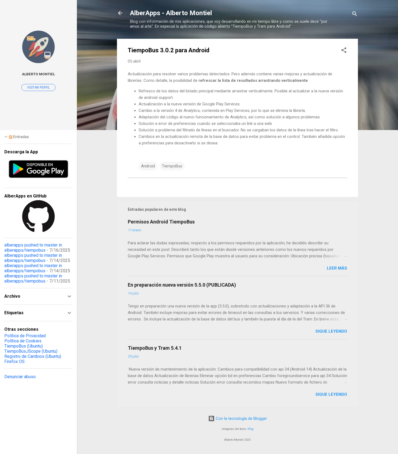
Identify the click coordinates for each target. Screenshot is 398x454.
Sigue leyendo (331, 331)
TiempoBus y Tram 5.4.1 (155, 348)
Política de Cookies (22, 340)
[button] (344, 51)
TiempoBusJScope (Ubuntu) (30, 351)
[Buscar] (354, 15)
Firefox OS (14, 361)
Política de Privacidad (25, 335)
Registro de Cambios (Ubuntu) (32, 356)
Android (148, 166)
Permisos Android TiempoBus (161, 222)
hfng (250, 429)
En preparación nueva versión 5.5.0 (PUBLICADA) (182, 285)
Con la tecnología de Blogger (241, 418)
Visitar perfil (38, 87)
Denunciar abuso (20, 376)
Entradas (20, 136)
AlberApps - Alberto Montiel (171, 13)
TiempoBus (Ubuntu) (23, 346)
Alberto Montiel (38, 74)
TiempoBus (172, 166)
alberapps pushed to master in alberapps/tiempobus (33, 247)
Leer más (337, 268)
